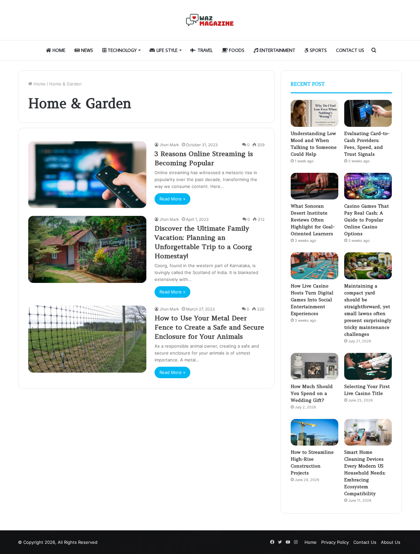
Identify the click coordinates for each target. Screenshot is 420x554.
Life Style (166, 50)
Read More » (172, 198)
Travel (204, 50)
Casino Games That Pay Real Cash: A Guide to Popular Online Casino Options (366, 220)
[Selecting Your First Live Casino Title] (368, 366)
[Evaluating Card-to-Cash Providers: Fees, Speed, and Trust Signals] (368, 113)
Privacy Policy (335, 542)
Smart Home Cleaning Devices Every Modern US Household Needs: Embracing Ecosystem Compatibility (365, 472)
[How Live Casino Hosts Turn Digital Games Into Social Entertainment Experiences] (314, 265)
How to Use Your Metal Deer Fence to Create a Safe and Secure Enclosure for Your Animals (209, 327)
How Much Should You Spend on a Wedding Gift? (312, 393)
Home (58, 50)
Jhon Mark (169, 144)
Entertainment (276, 50)
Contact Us (350, 50)
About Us (390, 542)
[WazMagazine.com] (210, 20)
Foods (236, 50)
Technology (121, 50)
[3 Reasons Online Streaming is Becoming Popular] (87, 174)
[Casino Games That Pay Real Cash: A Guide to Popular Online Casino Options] (368, 186)
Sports (317, 50)
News (86, 50)
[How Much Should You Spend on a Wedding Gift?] (314, 366)
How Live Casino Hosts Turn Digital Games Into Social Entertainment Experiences (312, 299)
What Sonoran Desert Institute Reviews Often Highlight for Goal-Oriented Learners (313, 220)
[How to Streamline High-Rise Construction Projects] (314, 432)
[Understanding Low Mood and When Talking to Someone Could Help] (314, 113)
